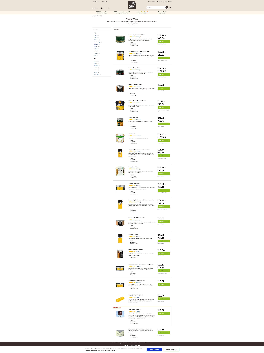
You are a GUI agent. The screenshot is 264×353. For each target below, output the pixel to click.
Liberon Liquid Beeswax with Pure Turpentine (141, 200)
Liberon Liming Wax (134, 183)
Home (94, 15)
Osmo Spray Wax (133, 167)
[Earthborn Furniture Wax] (120, 314)
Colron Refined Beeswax (135, 84)
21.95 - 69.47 (162, 119)
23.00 (161, 310)
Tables (96, 48)
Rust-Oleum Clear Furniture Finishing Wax (140, 329)
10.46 (161, 295)
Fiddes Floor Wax (133, 117)
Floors (96, 35)
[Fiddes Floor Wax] (120, 121)
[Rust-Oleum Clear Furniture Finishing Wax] (120, 333)
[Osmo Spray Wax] (120, 171)
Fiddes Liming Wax (133, 68)
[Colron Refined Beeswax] (120, 88)
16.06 (161, 281)
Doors (96, 37)
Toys (95, 55)
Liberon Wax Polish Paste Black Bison (139, 51)
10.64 (161, 250)
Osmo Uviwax (132, 134)
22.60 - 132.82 (162, 70)
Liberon (96, 67)
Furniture (97, 39)
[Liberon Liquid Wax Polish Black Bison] (120, 153)
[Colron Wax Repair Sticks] (120, 253)
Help (168, 1)
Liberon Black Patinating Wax (136, 280)
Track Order (152, 1)
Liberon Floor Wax (133, 234)
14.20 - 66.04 (162, 37)
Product (95, 8)
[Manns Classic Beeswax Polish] (120, 105)
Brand (107, 8)
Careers (150, 343)
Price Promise (133, 343)
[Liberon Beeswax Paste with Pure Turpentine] (120, 268)
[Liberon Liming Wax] (120, 187)
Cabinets (96, 44)
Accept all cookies (154, 349)
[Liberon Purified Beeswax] (120, 299)
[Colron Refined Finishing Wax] (120, 222)
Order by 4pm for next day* (122, 12)
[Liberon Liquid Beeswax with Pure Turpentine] (120, 204)
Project (101, 8)
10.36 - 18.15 (162, 185)
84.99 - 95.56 (162, 169)
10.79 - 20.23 (162, 53)
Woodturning (97, 42)
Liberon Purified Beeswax (135, 295)
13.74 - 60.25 (162, 151)
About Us (114, 343)
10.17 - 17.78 (162, 266)
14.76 (161, 329)
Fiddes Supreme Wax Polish (136, 35)
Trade (146, 343)
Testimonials (140, 343)
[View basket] (170, 7)
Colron (96, 72)
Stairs (96, 51)
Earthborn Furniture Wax (135, 309)
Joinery (96, 46)
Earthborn (97, 65)
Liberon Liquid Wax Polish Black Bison (139, 149)
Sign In (160, 1)
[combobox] (157, 7)
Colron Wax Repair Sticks (135, 249)
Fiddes (96, 70)
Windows (96, 53)
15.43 (161, 218)
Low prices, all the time (101, 12)
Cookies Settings (170, 349)
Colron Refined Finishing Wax (136, 218)
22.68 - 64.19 (162, 236)
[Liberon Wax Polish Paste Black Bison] (120, 55)
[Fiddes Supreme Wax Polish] (120, 39)
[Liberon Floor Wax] (120, 238)
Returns (124, 343)
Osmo (96, 61)
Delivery (119, 343)
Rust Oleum (97, 74)
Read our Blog (162, 12)
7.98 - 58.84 (161, 103)
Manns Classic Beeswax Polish (137, 101)
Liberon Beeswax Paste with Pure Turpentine (141, 264)
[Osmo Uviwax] (120, 138)
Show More (132, 25)
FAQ (128, 343)
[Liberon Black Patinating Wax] (120, 284)
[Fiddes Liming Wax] (120, 72)
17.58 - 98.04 (162, 202)
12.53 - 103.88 (162, 136)
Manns (96, 63)
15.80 (161, 85)
